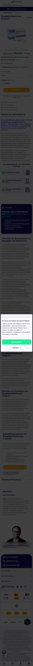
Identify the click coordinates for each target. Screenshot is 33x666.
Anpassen (15, 348)
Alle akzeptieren (16, 342)
